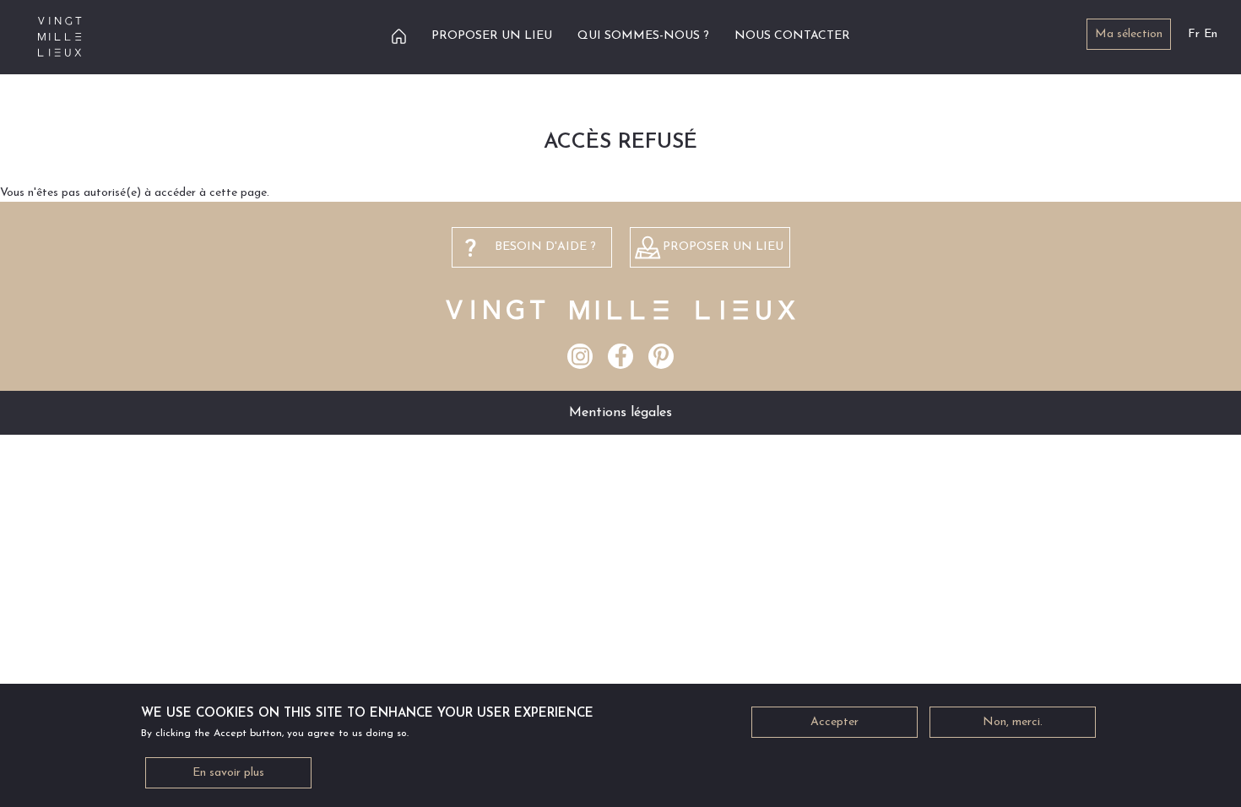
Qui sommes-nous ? (643, 36)
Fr (1194, 34)
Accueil (399, 36)
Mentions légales (620, 413)
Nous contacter (792, 36)
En (1210, 34)
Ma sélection (1128, 34)
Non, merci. (1013, 722)
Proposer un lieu (491, 36)
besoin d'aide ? (545, 247)
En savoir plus (228, 772)
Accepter (834, 722)
